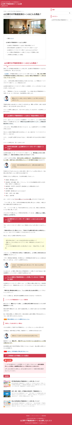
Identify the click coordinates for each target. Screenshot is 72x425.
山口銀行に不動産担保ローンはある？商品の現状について (21, 45)
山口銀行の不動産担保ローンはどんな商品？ (16, 42)
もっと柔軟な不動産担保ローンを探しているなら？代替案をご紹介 (23, 52)
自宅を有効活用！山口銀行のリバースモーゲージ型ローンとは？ (22, 47)
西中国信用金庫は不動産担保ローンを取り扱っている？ (26, 381)
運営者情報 (44, 415)
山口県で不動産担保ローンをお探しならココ (36, 420)
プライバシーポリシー (35, 415)
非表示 (11, 38)
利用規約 (28, 415)
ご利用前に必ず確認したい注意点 (15, 54)
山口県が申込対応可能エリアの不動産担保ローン (36, 418)
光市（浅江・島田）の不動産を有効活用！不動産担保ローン (27, 391)
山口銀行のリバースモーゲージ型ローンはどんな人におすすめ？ (22, 50)
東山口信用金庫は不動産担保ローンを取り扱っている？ (26, 401)
